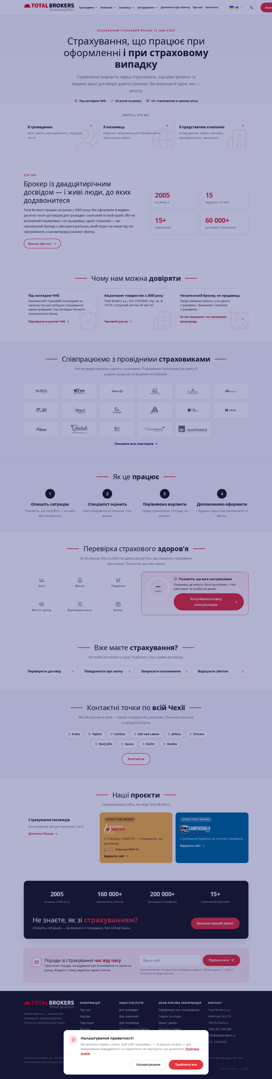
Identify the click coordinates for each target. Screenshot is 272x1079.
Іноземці (125, 7)
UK (237, 7)
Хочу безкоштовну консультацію (206, 602)
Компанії (106, 7)
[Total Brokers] (49, 7)
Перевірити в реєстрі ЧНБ (46, 321)
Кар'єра (85, 1016)
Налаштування (148, 1064)
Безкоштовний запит (215, 923)
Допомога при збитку (175, 7)
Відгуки (85, 1029)
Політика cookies (169, 1029)
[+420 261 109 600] (252, 7)
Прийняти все (186, 1064)
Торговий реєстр (116, 321)
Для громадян (129, 1010)
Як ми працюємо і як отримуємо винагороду (203, 319)
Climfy (244, 1068)
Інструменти (146, 7)
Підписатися (219, 960)
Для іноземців (129, 1023)
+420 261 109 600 (219, 1029)
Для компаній (128, 1016)
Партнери (87, 1023)
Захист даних (167, 1023)
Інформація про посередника (179, 1010)
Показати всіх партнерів (134, 444)
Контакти (212, 7)
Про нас (198, 7)
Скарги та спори (169, 1016)
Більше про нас (39, 244)
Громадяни (86, 7)
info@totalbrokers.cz (222, 1035)
